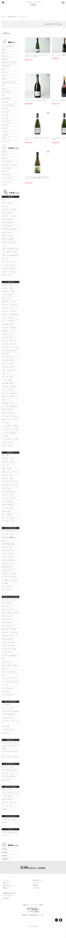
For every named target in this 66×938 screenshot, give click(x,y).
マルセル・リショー (7, 570)
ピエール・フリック (7, 235)
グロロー (4, 79)
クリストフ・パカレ (7, 458)
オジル (4, 540)
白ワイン (4, 49)
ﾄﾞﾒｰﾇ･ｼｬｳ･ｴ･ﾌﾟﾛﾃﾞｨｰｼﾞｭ (9, 367)
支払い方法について (8, 885)
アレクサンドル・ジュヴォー (10, 742)
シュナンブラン (6, 92)
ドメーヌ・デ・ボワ (7, 357)
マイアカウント (36, 882)
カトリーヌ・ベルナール (9, 599)
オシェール (5, 206)
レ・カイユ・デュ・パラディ (10, 429)
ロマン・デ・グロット (8, 518)
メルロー (4, 138)
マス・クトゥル (6, 662)
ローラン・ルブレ (7, 445)
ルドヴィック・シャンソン (9, 419)
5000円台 (4, 855)
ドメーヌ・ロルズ (7, 796)
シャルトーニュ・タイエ (9, 819)
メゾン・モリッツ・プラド (9, 252)
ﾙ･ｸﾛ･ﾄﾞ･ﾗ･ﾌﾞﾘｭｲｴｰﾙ (8, 413)
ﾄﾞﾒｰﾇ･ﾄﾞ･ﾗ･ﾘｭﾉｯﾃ (7, 363)
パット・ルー (6, 835)
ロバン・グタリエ (7, 514)
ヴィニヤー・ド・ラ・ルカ (9, 632)
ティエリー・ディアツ (8, 636)
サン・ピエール (6, 704)
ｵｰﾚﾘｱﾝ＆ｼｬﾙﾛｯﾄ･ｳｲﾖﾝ (8, 544)
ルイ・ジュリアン (7, 586)
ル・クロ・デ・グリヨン (9, 576)
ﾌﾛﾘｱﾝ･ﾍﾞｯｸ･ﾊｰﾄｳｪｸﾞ (8, 239)
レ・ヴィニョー (6, 590)
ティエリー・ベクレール (9, 344)
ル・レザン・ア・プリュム (9, 416)
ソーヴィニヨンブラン (8, 105)
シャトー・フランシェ (8, 317)
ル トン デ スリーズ (7, 695)
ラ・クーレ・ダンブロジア (9, 406)
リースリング (6, 141)
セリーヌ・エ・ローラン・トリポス (10, 747)
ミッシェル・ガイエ (7, 717)
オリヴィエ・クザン (7, 288)
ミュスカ (4, 131)
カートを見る (36, 887)
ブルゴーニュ (6, 171)
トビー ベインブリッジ (8, 370)
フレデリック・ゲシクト (9, 242)
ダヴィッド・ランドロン (9, 340)
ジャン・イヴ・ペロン (8, 708)
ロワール (4, 155)
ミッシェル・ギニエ (7, 508)
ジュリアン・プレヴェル (9, 327)
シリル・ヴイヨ (6, 468)
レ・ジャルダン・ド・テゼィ (10, 426)
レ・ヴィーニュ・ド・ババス (10, 439)
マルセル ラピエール (8, 504)
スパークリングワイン (8, 46)
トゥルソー (5, 108)
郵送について (6, 887)
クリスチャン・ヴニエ (8, 291)
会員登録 (35, 885)
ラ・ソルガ (5, 685)
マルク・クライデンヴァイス (10, 249)
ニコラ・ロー (6, 373)
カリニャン (5, 72)
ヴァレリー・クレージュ (9, 802)
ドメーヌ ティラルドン (8, 491)
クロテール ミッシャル (8, 462)
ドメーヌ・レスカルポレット (10, 655)
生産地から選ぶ (12, 16)
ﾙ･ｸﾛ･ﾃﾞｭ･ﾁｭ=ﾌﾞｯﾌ (7, 409)
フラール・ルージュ (7, 622)
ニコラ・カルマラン (7, 799)
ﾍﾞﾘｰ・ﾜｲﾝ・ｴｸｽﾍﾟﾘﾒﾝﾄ (8, 776)
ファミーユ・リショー (8, 563)
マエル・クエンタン (7, 501)
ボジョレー (5, 158)
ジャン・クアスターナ (8, 321)
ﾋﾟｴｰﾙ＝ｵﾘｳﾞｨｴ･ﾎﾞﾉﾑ (8, 383)
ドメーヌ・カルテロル (8, 642)
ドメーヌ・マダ (6, 652)
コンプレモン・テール (8, 301)
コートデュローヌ (7, 161)
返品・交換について (37, 880)
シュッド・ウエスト (7, 178)
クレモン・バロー (7, 294)
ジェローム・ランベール (9, 311)
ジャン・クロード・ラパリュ (10, 481)
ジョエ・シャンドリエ (8, 609)
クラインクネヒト (7, 212)
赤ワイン (4, 52)
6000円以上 (5, 859)
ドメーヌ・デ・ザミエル (9, 649)
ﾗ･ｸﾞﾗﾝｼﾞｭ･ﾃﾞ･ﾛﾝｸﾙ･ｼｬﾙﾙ (9, 255)
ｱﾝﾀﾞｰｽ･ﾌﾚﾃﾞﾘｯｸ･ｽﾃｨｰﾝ (9, 531)
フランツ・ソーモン (7, 390)
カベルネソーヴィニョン (9, 62)
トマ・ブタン (6, 354)
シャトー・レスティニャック (10, 793)
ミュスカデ (5, 135)
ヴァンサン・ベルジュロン (9, 393)
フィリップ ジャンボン (8, 498)
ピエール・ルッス (7, 616)
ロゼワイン (5, 59)
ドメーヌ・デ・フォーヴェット (10, 752)
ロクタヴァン (6, 733)
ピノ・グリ (5, 115)
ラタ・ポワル (6, 726)
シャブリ (4, 184)
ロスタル (4, 809)
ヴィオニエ (5, 125)
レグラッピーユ (6, 780)
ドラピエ (4, 822)
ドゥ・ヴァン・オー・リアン (10, 347)
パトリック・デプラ (7, 376)
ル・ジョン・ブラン (7, 806)
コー (3, 85)
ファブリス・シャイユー (9, 386)
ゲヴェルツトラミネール (9, 82)
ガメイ (4, 69)
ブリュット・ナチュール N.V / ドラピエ (36, 100)
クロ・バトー (6, 465)
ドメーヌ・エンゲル (7, 219)
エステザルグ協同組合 (8, 537)
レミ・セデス (6, 422)
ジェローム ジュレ (7, 550)
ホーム (3, 16)
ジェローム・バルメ (7, 478)
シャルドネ (5, 102)
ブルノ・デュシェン (7, 626)
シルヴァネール (6, 98)
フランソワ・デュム (7, 766)
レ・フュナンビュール (8, 265)
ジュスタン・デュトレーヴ (9, 485)
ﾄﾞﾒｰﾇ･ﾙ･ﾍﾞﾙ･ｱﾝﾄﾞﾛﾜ (8, 560)
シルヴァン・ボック (7, 547)
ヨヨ (3, 675)
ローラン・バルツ (7, 275)
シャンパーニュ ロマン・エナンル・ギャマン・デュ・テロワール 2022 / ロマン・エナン (37, 178)
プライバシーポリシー (8, 895)
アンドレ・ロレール (7, 203)
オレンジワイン (6, 56)
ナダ (3, 658)
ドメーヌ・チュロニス (8, 645)
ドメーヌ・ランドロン (8, 360)
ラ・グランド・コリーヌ (9, 573)
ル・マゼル (5, 583)
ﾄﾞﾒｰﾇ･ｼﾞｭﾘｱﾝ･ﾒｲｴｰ (7, 222)
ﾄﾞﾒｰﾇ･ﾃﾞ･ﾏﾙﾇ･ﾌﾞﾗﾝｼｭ (8, 714)
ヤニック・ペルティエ (8, 672)
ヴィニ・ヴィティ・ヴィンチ (10, 757)
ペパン (4, 245)
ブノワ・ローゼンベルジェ (9, 770)
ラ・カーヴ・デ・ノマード (9, 678)
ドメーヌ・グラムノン (8, 554)
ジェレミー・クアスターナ (9, 304)
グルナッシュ (6, 75)
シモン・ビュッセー (7, 789)
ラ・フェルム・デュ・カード (10, 681)
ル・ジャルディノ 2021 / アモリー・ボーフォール (37, 138)
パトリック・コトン (7, 495)
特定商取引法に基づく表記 (9, 893)
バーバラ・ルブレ (7, 380)
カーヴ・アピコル (7, 603)
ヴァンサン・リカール (8, 396)
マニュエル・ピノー (7, 403)
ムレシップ (5, 668)
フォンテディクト (7, 619)
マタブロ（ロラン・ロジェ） (10, 665)
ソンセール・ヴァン (7, 337)
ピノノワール (6, 121)
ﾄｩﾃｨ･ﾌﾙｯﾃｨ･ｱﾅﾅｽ (7, 639)
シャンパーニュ (23, 16)
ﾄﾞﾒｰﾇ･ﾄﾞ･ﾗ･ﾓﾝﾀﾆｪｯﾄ (8, 557)
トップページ (6, 880)
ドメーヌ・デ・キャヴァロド (10, 711)
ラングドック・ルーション (9, 165)
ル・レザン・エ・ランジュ (9, 580)
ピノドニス (5, 118)
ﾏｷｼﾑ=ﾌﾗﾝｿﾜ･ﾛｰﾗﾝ (7, 567)
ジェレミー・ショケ (7, 308)
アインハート (6, 199)
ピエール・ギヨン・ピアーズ (10, 612)
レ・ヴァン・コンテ (7, 442)
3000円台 (4, 849)
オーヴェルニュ (6, 174)
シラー (4, 95)
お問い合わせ (6, 898)
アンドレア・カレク (7, 534)
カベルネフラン (6, 66)
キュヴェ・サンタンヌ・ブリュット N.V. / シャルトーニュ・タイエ (37, 55)
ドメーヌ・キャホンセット (9, 832)
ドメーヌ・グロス (7, 226)
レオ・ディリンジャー (8, 262)
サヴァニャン (6, 89)
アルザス (4, 151)
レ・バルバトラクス (7, 729)
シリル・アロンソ (7, 488)
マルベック (5, 128)
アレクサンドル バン (8, 285)
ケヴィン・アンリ (7, 298)
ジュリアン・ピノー (7, 334)
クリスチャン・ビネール (9, 209)
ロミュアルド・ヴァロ (8, 521)
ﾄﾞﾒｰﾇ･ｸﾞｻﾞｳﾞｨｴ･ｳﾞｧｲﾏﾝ (9, 229)
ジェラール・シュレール (9, 216)
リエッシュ (5, 258)
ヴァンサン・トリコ (7, 773)
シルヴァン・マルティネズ (9, 314)
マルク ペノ (6, 399)
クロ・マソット (6, 606)
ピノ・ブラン (6, 112)
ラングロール (6, 691)
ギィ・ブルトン (6, 455)
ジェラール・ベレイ (7, 475)
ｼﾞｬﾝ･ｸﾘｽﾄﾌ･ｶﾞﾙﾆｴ (7, 324)
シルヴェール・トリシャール (10, 472)
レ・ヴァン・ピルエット (9, 268)
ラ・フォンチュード (7, 688)
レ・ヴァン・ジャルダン (9, 432)
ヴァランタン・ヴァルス (9, 629)
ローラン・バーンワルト (9, 272)
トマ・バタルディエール (9, 350)
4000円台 (4, 852)
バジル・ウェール (7, 232)
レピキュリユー (6, 511)
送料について (6, 882)
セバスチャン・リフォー (9, 331)
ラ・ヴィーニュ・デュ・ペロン (10, 722)
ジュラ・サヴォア (7, 168)
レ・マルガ (5, 436)
